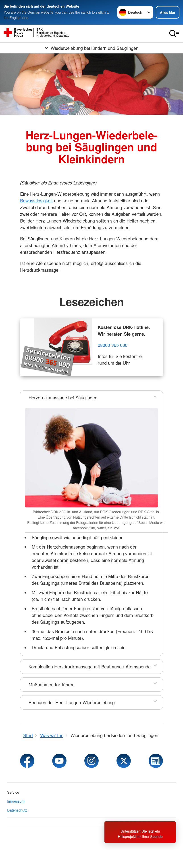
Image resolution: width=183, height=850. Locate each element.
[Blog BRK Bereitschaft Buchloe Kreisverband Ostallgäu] (156, 761)
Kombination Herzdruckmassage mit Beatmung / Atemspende (90, 666)
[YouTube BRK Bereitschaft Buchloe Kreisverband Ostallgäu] (59, 761)
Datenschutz (17, 810)
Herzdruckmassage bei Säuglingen (63, 397)
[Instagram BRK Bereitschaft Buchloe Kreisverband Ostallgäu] (91, 761)
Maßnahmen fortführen (52, 684)
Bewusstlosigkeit (36, 200)
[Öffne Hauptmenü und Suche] (174, 33)
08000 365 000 (112, 345)
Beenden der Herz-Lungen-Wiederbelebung (72, 702)
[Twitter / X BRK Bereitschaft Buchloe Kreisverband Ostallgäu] (123, 761)
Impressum (16, 801)
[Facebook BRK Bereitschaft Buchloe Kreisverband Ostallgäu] (27, 761)
